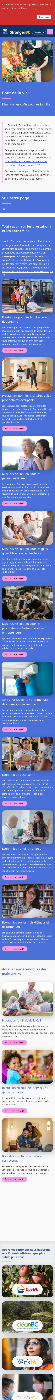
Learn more (44, 17)
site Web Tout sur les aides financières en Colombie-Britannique (27, 269)
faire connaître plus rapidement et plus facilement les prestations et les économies (28, 161)
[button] (48, 1385)
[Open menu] (50, 31)
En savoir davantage (13, 350)
